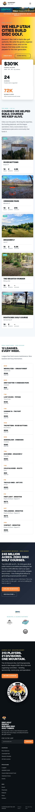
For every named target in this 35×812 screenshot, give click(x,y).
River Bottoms (5, 750)
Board (3, 787)
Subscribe (29, 741)
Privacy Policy (19, 807)
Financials (4, 790)
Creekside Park (6, 753)
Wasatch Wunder (6, 756)
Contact (4, 798)
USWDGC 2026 (6, 770)
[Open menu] (30, 4)
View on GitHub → (9, 594)
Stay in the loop (7, 738)
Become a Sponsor (10, 675)
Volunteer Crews (6, 776)
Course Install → (23, 55)
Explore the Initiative (11, 589)
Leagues (4, 767)
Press (3, 795)
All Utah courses (6, 759)
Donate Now (8, 55)
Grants (3, 778)
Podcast (4, 792)
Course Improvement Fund (9, 773)
